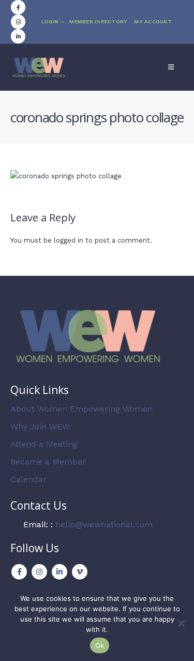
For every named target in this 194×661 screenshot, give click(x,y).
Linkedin (59, 572)
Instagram (39, 572)
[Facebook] (18, 7)
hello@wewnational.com (104, 524)
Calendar (28, 479)
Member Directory (98, 21)
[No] (181, 623)
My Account (153, 21)
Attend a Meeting (44, 444)
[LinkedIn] (18, 36)
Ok (100, 645)
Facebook (19, 572)
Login (49, 21)
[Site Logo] (38, 67)
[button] (171, 67)
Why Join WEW (40, 426)
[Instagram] (18, 22)
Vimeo (79, 572)
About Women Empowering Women (81, 409)
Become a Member (48, 462)
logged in (68, 240)
